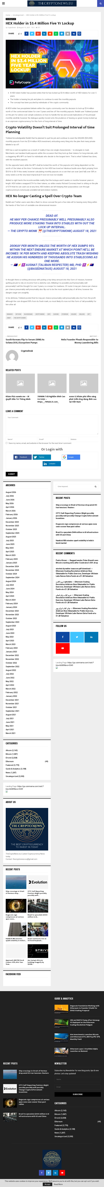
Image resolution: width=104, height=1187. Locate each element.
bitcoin (18, 314)
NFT (89, 314)
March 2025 (10, 555)
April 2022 (10, 685)
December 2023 (12, 611)
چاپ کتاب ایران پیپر (63, 608)
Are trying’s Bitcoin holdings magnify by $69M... (36, 962)
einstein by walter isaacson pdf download (73, 569)
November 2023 (12, 615)
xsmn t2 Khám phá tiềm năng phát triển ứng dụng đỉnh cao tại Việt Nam (83, 399)
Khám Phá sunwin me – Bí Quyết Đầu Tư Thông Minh (18, 398)
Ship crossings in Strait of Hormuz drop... (15, 892)
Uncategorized (10, 19)
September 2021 (12, 711)
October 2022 (11, 663)
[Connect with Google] (71, 459)
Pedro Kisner (61, 560)
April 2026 (10, 507)
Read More (58, 1184)
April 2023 (10, 641)
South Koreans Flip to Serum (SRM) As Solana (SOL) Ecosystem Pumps (25, 341)
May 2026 (10, 503)
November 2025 (12, 526)
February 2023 (12, 648)
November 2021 (12, 704)
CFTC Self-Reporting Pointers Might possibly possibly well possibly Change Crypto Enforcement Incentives (77, 515)
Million (81, 314)
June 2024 (10, 589)
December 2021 (12, 700)
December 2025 (12, 522)
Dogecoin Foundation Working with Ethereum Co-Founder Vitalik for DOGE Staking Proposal (84, 1008)
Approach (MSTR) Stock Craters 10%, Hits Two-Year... (15, 962)
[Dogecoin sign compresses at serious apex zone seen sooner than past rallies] (16, 906)
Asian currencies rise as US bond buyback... (37, 939)
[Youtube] (62, 1173)
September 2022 (12, 667)
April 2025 (10, 552)
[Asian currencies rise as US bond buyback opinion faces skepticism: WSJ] (38, 929)
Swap (9, 318)
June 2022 (10, 678)
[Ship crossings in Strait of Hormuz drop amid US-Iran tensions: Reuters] (16, 882)
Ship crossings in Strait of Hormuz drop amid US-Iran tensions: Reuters (34, 1072)
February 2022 (12, 692)
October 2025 (11, 529)
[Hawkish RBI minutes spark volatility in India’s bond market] (16, 929)
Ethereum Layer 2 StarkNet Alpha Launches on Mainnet (84, 1050)
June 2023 (10, 633)
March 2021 (10, 733)
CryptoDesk (12, 27)
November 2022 (12, 659)
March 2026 (10, 511)
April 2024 (10, 596)
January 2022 (11, 696)
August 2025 (11, 537)
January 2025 (11, 563)
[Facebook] (42, 1173)
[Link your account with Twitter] (42, 459)
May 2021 (10, 726)
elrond (56, 314)
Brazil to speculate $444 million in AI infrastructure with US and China (34, 1115)
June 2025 (10, 544)
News (8, 773)
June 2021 (10, 722)
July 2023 (10, 629)
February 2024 (12, 604)
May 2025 (10, 548)
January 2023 (11, 652)
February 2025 (12, 559)
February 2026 (12, 514)
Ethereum (10, 761)
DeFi (49, 314)
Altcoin (9, 750)
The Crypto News (20, 318)
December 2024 (12, 566)
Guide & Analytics (13, 769)
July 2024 (10, 585)
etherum (65, 314)
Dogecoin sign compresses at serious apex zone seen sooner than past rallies (34, 1102)
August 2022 (11, 670)
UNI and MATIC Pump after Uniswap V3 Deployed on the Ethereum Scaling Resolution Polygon (84, 1022)
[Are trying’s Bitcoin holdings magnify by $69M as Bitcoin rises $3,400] (38, 951)
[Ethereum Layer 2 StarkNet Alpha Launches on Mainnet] (61, 1052)
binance (10, 314)
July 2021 (10, 718)
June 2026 (10, 500)
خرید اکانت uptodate (64, 582)
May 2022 (10, 681)
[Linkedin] (55, 1173)
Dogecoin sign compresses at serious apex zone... (15, 916)
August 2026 (11, 492)
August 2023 (11, 626)
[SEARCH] (95, 486)
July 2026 (10, 496)
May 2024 (10, 592)
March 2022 (10, 689)
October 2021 (11, 707)
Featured (9, 765)
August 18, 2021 (85, 231)
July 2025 (10, 541)
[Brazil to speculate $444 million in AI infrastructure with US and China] (38, 906)
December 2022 (12, 655)
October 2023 (11, 618)
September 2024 (12, 577)
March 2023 (10, 644)
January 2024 (11, 607)
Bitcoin (9, 754)
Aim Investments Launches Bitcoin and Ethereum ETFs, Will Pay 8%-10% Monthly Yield (85, 1037)
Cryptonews (40, 314)
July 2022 (10, 674)
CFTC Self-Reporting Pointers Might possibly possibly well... (37, 893)
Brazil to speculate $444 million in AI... (37, 915)
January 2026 (11, 518)
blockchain (28, 314)
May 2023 (10, 637)
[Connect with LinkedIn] (52, 466)
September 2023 (12, 622)
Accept (47, 1184)
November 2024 (12, 570)
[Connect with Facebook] (22, 459)
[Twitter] (48, 1173)
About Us (11, 802)
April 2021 (10, 730)
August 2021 (11, 715)
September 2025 (12, 533)
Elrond (8, 758)
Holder (73, 314)
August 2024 (11, 581)
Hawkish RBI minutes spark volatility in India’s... (16, 939)
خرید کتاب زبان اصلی (63, 595)
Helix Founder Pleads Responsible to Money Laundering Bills (79, 341)
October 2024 (11, 574)
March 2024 (10, 600)
